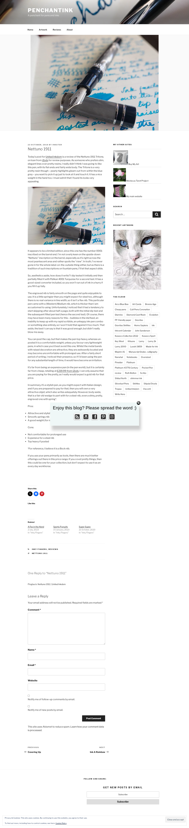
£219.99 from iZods (68, 371)
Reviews (57, 29)
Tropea (118, 389)
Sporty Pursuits (60, 526)
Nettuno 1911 (40, 553)
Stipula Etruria (150, 383)
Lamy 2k (152, 341)
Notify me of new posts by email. (45, 710)
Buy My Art (133, 164)
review (118, 373)
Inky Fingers (39, 549)
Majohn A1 (120, 352)
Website (32, 680)
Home (30, 29)
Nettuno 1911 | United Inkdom (52, 584)
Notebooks (132, 357)
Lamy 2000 (120, 346)
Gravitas (139, 320)
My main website (134, 196)
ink (153, 325)
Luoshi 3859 (136, 346)
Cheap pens (120, 309)
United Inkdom (54, 156)
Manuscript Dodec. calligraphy (143, 352)
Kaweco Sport (148, 336)
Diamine (119, 314)
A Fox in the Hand (36, 526)
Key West (119, 341)
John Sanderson (142, 330)
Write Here (120, 394)
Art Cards (136, 304)
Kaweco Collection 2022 (126, 336)
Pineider (119, 362)
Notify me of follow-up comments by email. (51, 699)
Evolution (153, 314)
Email (32, 665)
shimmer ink (136, 378)
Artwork (43, 29)
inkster (57, 145)
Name (32, 649)
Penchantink (50, 10)
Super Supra (85, 526)
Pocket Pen (147, 367)
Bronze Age (150, 304)
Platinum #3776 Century (126, 367)
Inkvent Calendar (123, 330)
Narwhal (119, 357)
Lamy (141, 341)
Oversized (146, 357)
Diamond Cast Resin (136, 314)
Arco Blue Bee (121, 304)
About (70, 29)
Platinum (131, 362)
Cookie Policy (61, 823)
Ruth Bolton (130, 373)
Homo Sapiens (141, 325)
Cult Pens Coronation (140, 309)
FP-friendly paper (123, 320)
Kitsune (131, 341)
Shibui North (121, 378)
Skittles (136, 383)
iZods (45, 160)
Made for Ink (152, 346)
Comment (34, 609)
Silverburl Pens (122, 383)
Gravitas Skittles (122, 325)
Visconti (147, 389)
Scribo (143, 373)
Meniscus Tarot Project (137, 180)
